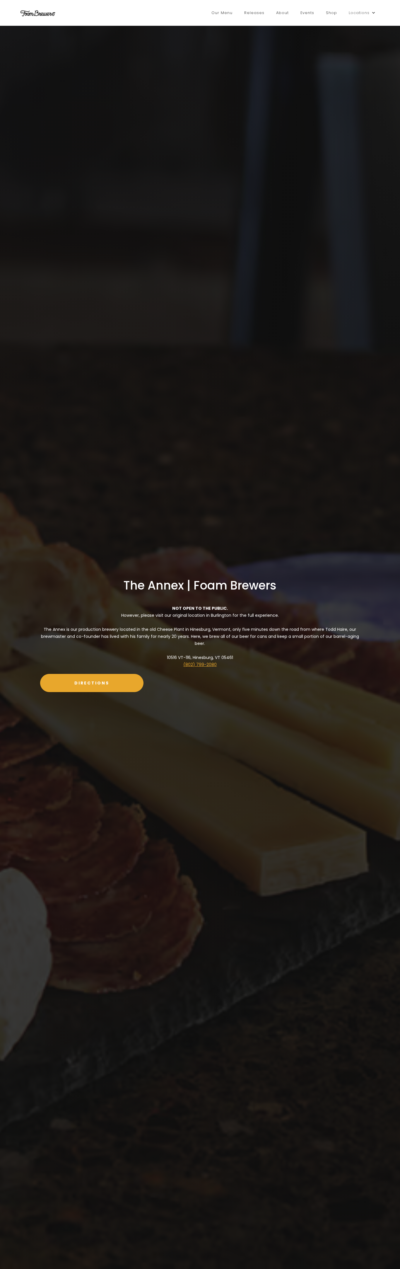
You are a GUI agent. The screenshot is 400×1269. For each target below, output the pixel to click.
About (282, 12)
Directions (91, 683)
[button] (362, 13)
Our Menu (222, 12)
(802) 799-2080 (200, 664)
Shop (331, 12)
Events (307, 12)
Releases (254, 12)
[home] (38, 13)
